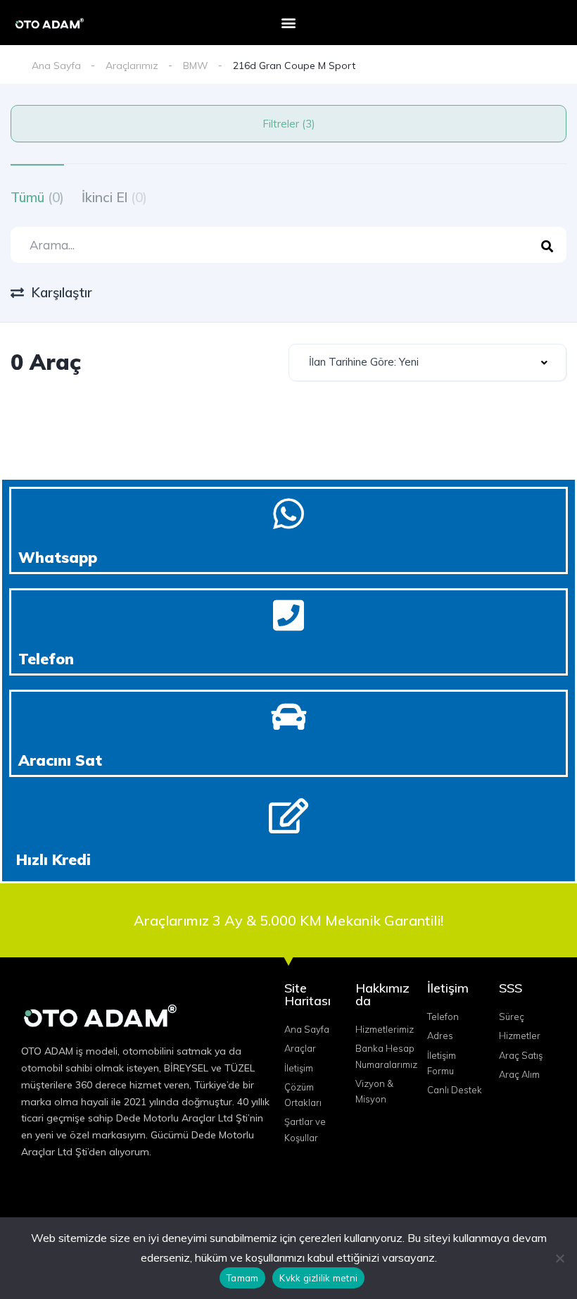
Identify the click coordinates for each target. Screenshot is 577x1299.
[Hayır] (559, 1258)
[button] (288, 23)
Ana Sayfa (56, 65)
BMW (195, 65)
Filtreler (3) (288, 123)
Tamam (242, 1278)
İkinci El (114, 197)
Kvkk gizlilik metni (318, 1278)
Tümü (37, 197)
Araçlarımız (132, 65)
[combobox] (427, 362)
